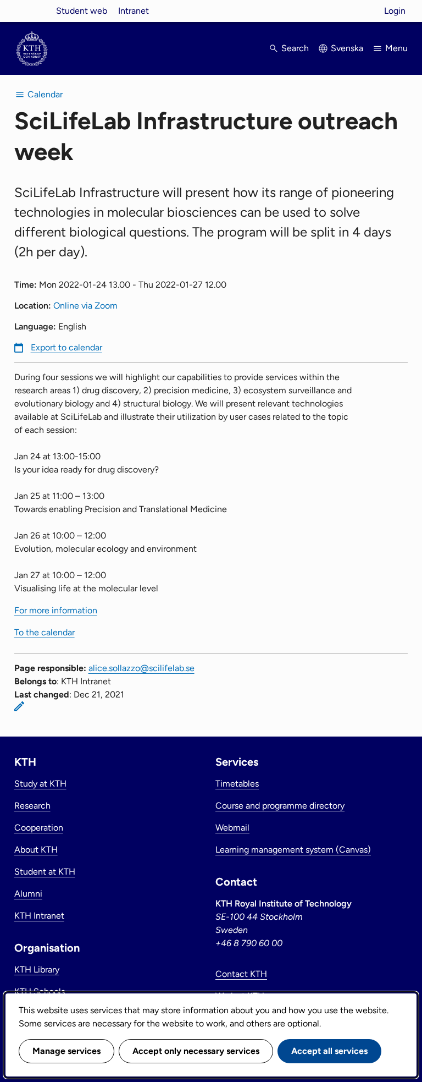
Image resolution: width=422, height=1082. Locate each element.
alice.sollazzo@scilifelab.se (141, 668)
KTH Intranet (39, 915)
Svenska (347, 48)
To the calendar (44, 632)
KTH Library (36, 969)
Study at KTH (40, 783)
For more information (55, 610)
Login (395, 11)
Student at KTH (44, 871)
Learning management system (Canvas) (293, 849)
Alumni (28, 893)
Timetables (237, 783)
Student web (81, 11)
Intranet (133, 11)
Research (32, 805)
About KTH (36, 849)
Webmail (232, 827)
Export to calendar (66, 347)
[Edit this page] (19, 706)
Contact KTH (241, 974)
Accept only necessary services (195, 1051)
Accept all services (329, 1051)
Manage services (66, 1051)
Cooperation (38, 827)
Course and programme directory (280, 805)
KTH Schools (39, 991)
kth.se (31, 11)
